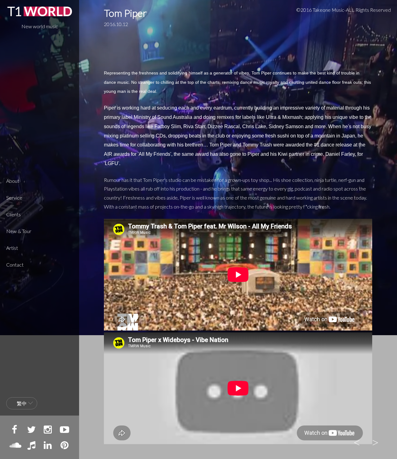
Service (14, 197)
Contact (15, 265)
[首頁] (39, 11)
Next (375, 442)
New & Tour (18, 231)
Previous (356, 442)
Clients (13, 214)
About (12, 181)
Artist (12, 248)
